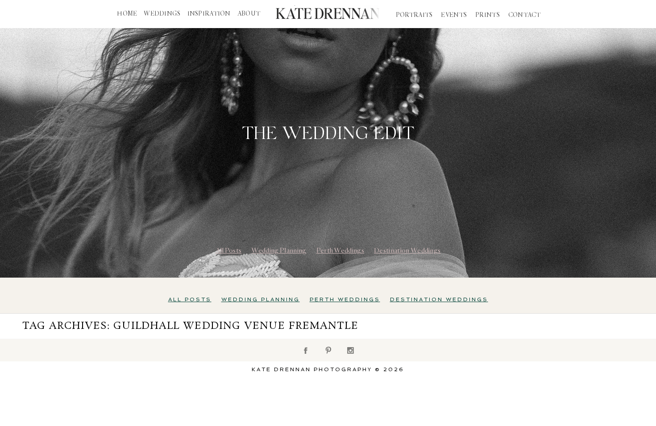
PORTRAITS (414, 15)
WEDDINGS (162, 14)
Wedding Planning (278, 250)
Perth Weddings (340, 250)
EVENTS (454, 15)
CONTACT (524, 15)
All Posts (229, 250)
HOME (127, 14)
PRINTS (487, 15)
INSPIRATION (209, 14)
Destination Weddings (407, 250)
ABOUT (248, 14)
